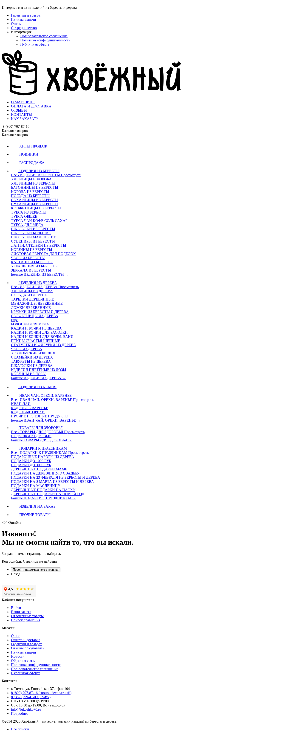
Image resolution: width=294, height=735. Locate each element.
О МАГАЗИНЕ (23, 102)
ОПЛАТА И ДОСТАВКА (31, 106)
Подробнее (19, 713)
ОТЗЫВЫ (19, 110)
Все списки (20, 729)
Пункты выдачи (23, 19)
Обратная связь (23, 661)
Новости (18, 656)
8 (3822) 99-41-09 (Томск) (31, 697)
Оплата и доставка (25, 640)
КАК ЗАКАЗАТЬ (24, 119)
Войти (16, 608)
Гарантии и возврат (26, 15)
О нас (15, 636)
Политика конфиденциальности (45, 40)
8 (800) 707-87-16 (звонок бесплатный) (41, 693)
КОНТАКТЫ (21, 114)
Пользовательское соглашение (44, 36)
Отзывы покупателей (28, 648)
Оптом (16, 24)
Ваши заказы (21, 612)
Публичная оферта (34, 44)
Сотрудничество (24, 28)
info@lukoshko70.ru (26, 709)
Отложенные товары (27, 616)
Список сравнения (25, 620)
